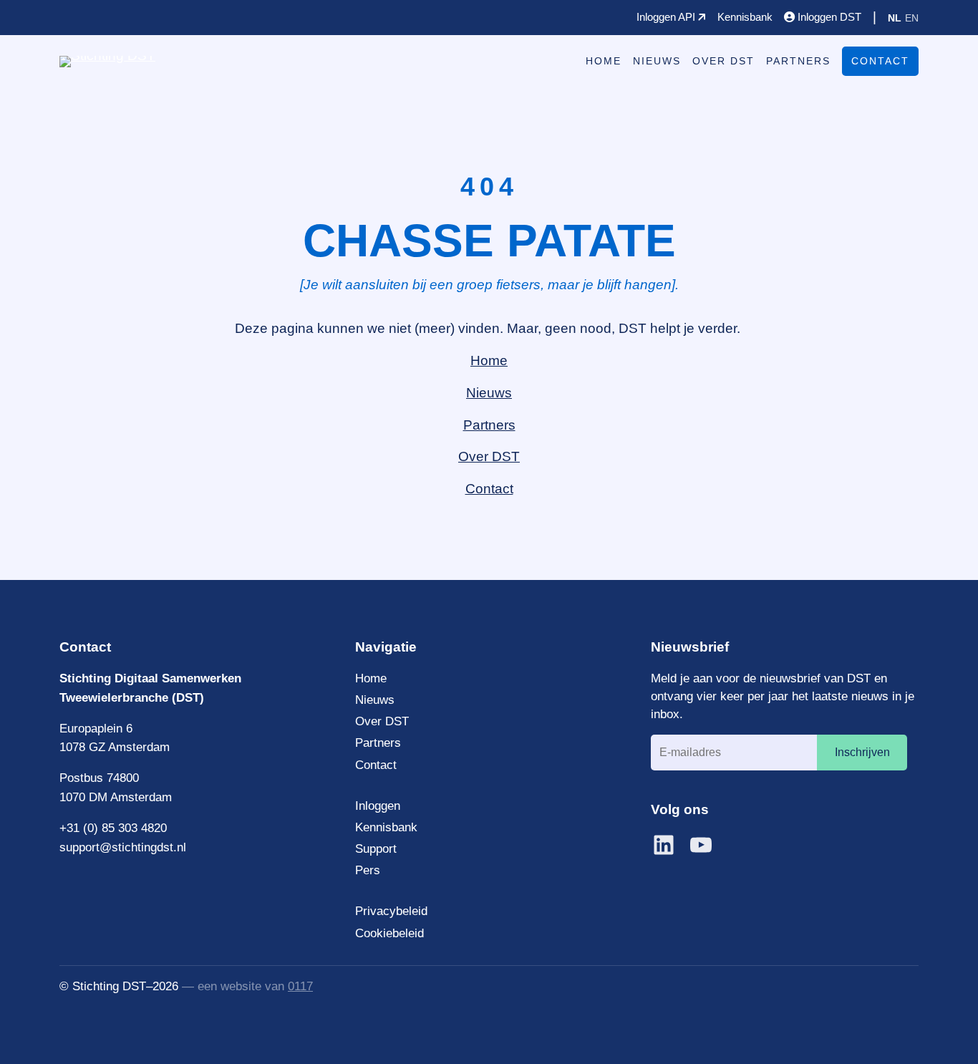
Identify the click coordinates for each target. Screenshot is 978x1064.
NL (894, 18)
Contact (880, 61)
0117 (300, 986)
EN (912, 18)
